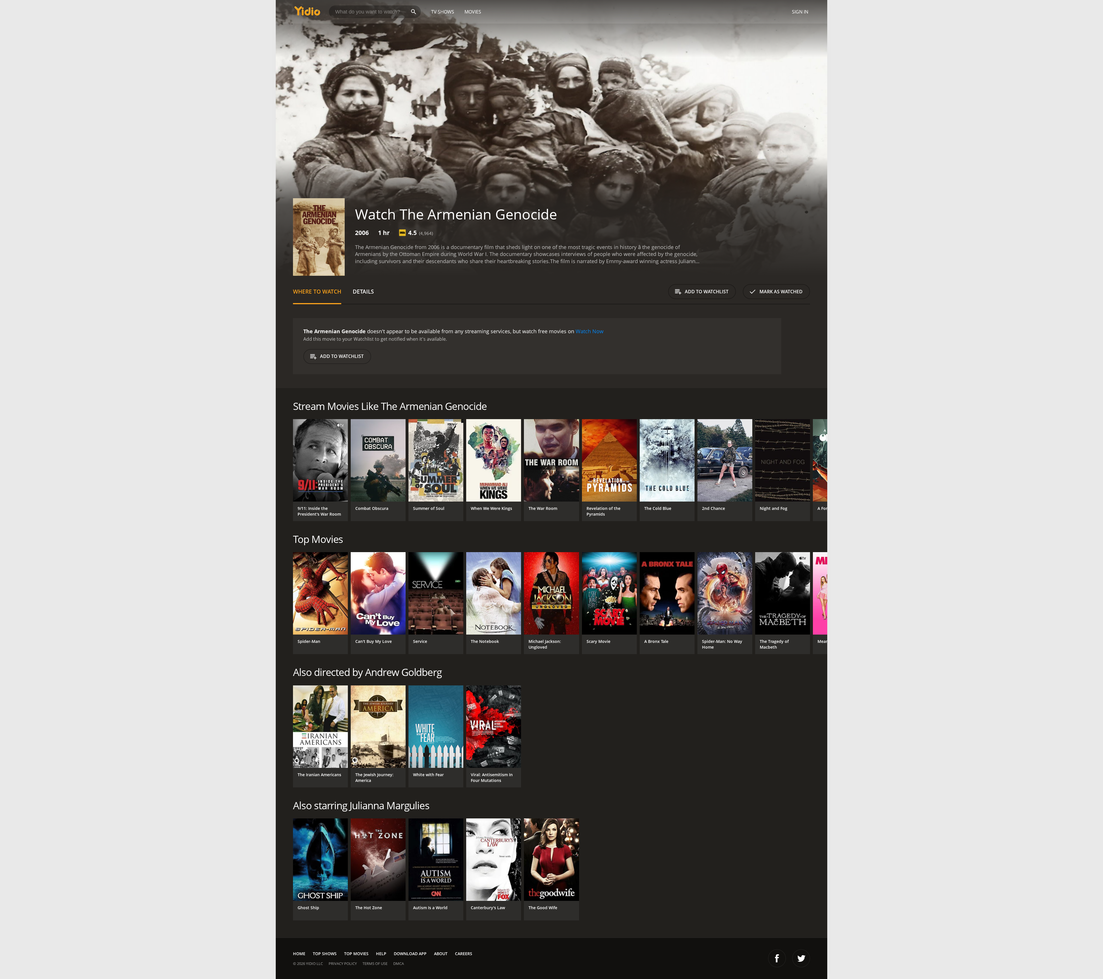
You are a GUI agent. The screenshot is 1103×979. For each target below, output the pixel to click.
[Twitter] (801, 958)
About (441, 953)
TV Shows (442, 12)
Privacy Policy (343, 963)
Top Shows (325, 953)
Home (299, 953)
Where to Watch (317, 291)
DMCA (398, 963)
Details (363, 291)
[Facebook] (777, 958)
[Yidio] (307, 13)
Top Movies (356, 953)
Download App (410, 953)
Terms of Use (374, 963)
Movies (472, 12)
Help (381, 953)
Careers (463, 953)
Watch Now (589, 331)
